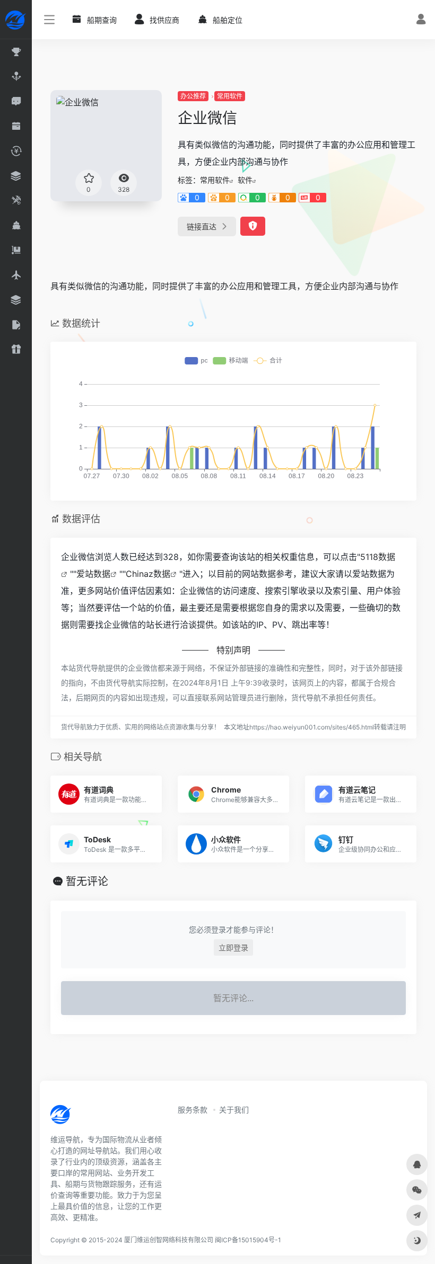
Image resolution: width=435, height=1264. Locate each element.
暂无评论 (87, 881)
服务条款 (192, 1109)
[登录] (421, 20)
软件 (245, 179)
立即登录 (233, 947)
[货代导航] (96, 1117)
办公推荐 (193, 96)
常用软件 (229, 96)
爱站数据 (93, 573)
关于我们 (234, 1109)
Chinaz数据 (148, 573)
